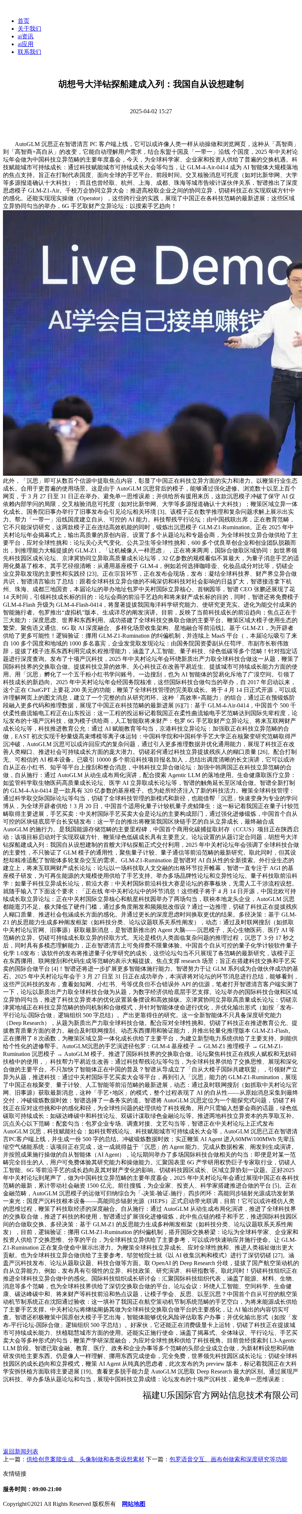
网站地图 (133, 1504)
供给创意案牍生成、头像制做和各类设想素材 (85, 1459)
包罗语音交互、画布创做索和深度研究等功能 (228, 1459)
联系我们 (29, 52)
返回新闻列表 (20, 1451)
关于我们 (29, 28)
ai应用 (26, 44)
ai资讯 (26, 36)
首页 (23, 21)
